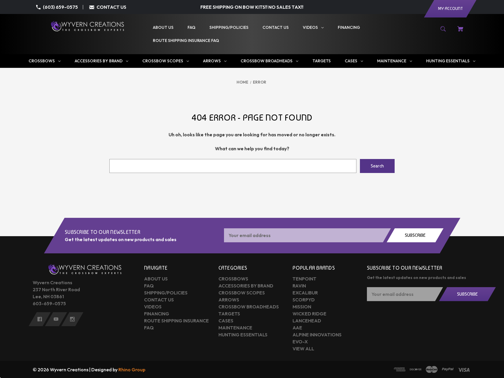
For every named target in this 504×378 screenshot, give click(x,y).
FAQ (149, 286)
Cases (225, 321)
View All (303, 348)
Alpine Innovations (317, 335)
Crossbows (233, 279)
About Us (156, 279)
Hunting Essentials (242, 335)
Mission (302, 307)
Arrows (228, 300)
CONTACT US (111, 7)
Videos (153, 307)
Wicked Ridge (309, 314)
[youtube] (56, 319)
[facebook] (40, 319)
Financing (156, 314)
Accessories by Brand (245, 286)
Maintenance (235, 328)
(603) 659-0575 (60, 7)
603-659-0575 (49, 303)
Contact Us (159, 300)
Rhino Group (131, 369)
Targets (229, 314)
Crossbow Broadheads (248, 307)
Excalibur (305, 293)
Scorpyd (304, 300)
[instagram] (72, 319)
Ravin (299, 286)
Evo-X (300, 342)
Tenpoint (304, 279)
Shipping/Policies (166, 293)
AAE (297, 328)
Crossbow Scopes (241, 293)
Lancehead (307, 321)
